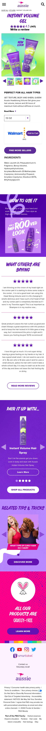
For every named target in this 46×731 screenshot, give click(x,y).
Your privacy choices (29, 690)
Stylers (12, 10)
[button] (43, 4)
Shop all (4, 10)
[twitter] (33, 650)
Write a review (19, 29)
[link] (23, 26)
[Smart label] (23, 656)
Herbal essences (34, 716)
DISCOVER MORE (23, 562)
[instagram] (26, 649)
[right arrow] (41, 81)
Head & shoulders (12, 719)
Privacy (7, 687)
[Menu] (4, 4)
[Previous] (3, 447)
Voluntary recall (23, 667)
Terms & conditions (12, 690)
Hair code (33, 719)
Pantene (24, 719)
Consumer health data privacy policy (25, 687)
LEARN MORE (23, 631)
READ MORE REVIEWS (23, 385)
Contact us (23, 664)
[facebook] (12, 649)
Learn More (23, 472)
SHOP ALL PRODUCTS (23, 489)
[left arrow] (4, 81)
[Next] (42, 447)
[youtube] (19, 649)
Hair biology (28, 721)
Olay (36, 721)
